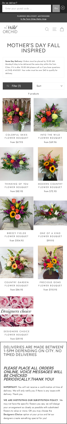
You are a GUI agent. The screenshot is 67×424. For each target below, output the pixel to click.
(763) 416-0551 (14, 70)
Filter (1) (16, 86)
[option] (33, 18)
